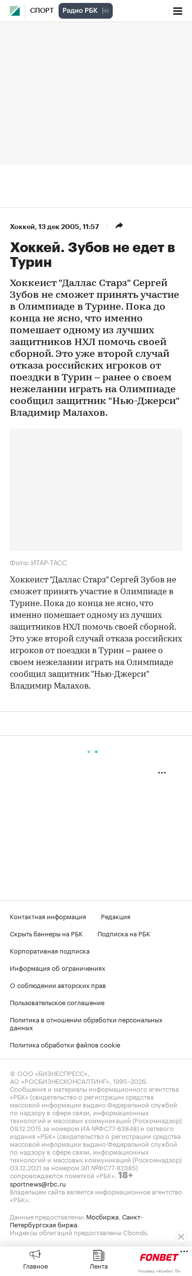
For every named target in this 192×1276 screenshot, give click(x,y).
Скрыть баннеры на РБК (46, 933)
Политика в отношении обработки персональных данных (86, 1023)
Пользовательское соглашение (57, 1002)
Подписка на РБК (123, 933)
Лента (99, 1265)
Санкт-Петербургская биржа (76, 1220)
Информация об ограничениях (57, 967)
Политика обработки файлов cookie (65, 1044)
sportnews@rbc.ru (38, 1183)
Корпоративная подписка (50, 950)
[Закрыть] (181, 1237)
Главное (35, 1265)
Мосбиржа (102, 1216)
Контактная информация (48, 916)
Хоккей (22, 226)
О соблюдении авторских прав (58, 984)
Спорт (42, 10)
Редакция (115, 916)
